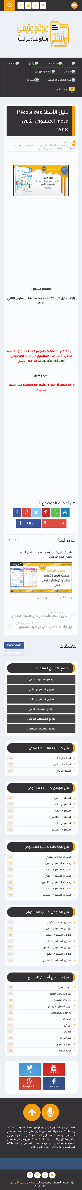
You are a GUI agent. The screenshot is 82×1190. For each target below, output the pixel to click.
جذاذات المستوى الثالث (58, 869)
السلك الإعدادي (62, 764)
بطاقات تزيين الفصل (60, 993)
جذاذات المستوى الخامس (57, 882)
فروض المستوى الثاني (58, 941)
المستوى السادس (61, 829)
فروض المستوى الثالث (58, 934)
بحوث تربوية (65, 987)
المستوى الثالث (63, 804)
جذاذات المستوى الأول (58, 863)
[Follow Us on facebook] (30, 1175)
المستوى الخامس (61, 816)
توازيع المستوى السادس (41, 728)
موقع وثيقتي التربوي (22, 1182)
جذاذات (11, 63)
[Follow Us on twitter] (52, 1175)
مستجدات (53, 63)
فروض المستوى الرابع (59, 953)
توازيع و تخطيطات (61, 1012)
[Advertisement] (41, 243)
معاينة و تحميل (41, 375)
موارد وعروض (64, 1044)
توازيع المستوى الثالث (41, 699)
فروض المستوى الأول (59, 928)
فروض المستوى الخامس (57, 947)
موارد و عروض (43, 71)
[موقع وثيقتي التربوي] (43, 47)
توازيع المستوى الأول (41, 679)
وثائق (32, 63)
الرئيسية (65, 145)
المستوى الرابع (63, 823)
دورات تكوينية (60, 89)
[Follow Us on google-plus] (37, 1175)
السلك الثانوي (64, 770)
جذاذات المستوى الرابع (58, 888)
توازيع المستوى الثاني (41, 689)
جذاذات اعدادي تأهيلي (59, 856)
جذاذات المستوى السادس (57, 894)
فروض (68, 71)
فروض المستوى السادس (57, 960)
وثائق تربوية (65, 1050)
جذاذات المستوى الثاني (50, 148)
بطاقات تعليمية (63, 1000)
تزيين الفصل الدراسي (60, 79)
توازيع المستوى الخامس (41, 718)
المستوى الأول (63, 798)
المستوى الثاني (26, 145)
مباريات (31, 79)
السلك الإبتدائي (48, 145)
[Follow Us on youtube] (45, 1175)
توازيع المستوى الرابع (41, 709)
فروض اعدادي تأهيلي (59, 922)
